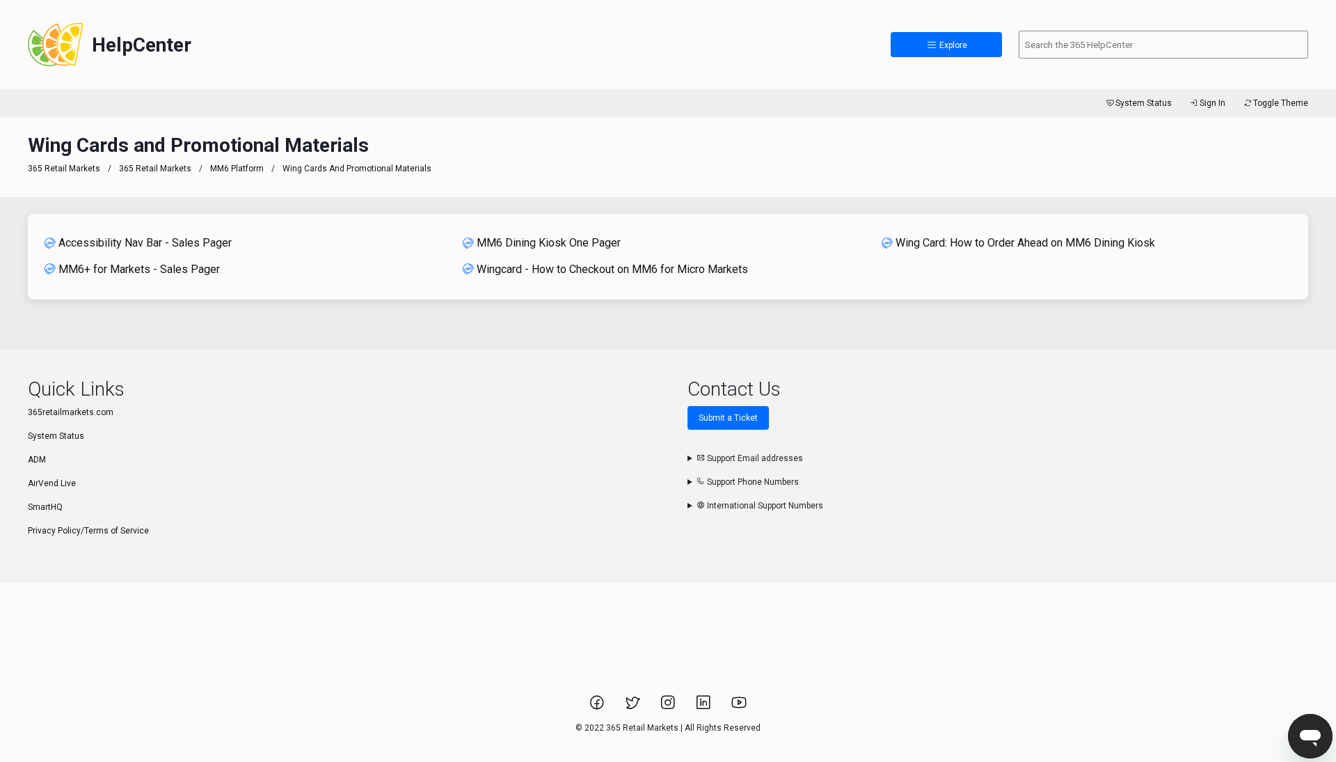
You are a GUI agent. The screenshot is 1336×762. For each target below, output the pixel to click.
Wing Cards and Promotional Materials (357, 168)
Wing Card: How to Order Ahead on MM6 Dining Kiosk (1025, 242)
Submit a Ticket (728, 418)
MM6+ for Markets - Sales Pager (139, 269)
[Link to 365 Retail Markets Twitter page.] (633, 707)
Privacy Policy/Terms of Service (88, 531)
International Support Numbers (764, 506)
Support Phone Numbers (752, 482)
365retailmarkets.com (70, 412)
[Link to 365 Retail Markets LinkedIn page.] (704, 707)
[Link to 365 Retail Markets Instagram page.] (669, 707)
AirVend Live (52, 483)
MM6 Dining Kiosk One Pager (549, 242)
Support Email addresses (754, 458)
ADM (37, 460)
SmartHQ (45, 507)
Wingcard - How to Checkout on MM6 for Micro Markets (612, 269)
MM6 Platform (237, 168)
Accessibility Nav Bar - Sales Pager (145, 242)
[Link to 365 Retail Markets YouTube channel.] (739, 707)
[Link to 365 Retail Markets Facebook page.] (598, 707)
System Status (1143, 103)
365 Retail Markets (64, 168)
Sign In (1212, 103)
